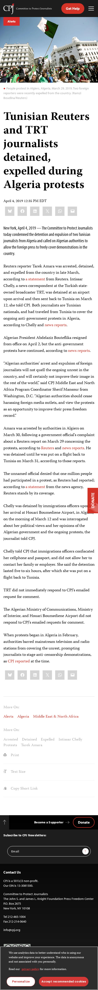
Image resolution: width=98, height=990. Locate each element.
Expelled (47, 739)
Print (14, 755)
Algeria (23, 716)
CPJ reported (19, 661)
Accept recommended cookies (63, 981)
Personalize (21, 981)
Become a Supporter (48, 822)
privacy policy (30, 969)
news (49, 325)
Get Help (73, 8)
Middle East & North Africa (56, 716)
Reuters (47, 448)
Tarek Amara (31, 745)
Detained (29, 739)
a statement (35, 279)
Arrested (10, 739)
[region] (49, 968)
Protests (10, 745)
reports (60, 325)
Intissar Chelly (70, 739)
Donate (84, 822)
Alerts (11, 21)
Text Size (18, 772)
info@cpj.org (11, 930)
